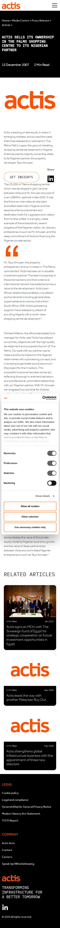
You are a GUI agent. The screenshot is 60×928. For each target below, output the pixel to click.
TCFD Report (10, 820)
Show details (43, 496)
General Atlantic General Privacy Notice (26, 806)
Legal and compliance (15, 800)
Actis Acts (8, 843)
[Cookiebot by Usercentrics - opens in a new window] (42, 398)
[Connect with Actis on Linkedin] (5, 907)
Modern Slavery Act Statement (21, 813)
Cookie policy (10, 793)
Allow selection (30, 516)
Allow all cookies (30, 506)
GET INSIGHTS (21, 177)
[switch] (51, 463)
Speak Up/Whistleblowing (18, 864)
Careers (7, 857)
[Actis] (11, 878)
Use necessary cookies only (30, 527)
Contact (7, 850)
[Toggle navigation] (54, 5)
